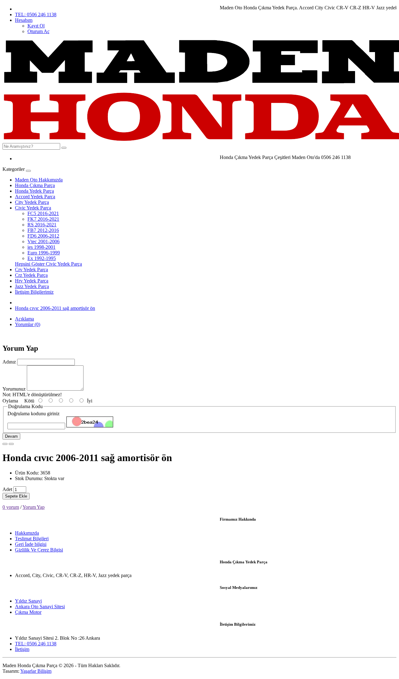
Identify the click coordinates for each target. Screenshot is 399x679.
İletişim (22, 649)
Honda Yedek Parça (34, 191)
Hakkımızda (27, 533)
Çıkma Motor (28, 612)
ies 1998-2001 (41, 247)
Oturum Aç (38, 31)
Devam (11, 436)
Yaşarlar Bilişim (35, 671)
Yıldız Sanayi (28, 601)
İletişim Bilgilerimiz (34, 292)
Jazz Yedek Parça (32, 286)
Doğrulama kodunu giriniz (33, 413)
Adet (7, 489)
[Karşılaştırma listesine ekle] (11, 444)
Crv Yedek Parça (31, 269)
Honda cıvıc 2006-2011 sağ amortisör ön (55, 308)
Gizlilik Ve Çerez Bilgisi (39, 549)
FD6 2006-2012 (43, 235)
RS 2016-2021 (41, 224)
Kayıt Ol (36, 25)
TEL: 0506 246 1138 (35, 14)
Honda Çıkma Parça (35, 185)
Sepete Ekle (16, 496)
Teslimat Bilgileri (32, 538)
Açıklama (24, 318)
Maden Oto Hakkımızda (39, 179)
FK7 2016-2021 (43, 219)
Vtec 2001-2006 (43, 241)
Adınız (9, 361)
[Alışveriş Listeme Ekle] (4, 444)
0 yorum (10, 507)
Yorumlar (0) (27, 324)
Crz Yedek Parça (31, 275)
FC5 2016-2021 (43, 213)
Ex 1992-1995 (41, 258)
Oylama (10, 400)
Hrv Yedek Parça (31, 280)
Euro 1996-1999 (43, 252)
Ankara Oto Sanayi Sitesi (40, 606)
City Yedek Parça (32, 202)
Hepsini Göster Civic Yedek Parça (48, 264)
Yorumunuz (14, 389)
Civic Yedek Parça (33, 207)
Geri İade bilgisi (30, 544)
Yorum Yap (33, 507)
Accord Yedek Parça (35, 196)
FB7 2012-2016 (43, 230)
